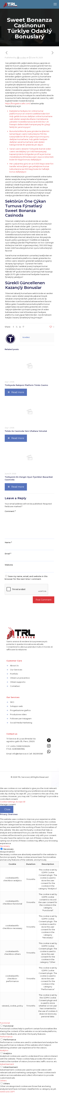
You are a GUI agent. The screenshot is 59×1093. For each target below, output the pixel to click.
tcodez (22, 57)
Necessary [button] (5, 846)
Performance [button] (6, 1036)
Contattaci (15, 686)
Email (8, 553)
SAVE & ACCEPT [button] (7, 1091)
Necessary (8, 849)
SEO (12, 702)
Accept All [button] (20, 802)
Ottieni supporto (17, 682)
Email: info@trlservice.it (17, 754)
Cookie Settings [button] (7, 802)
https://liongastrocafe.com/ (17, 103)
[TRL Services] (10, 4)
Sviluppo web (16, 706)
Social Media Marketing (21, 722)
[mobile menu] (55, 4)
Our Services (16, 669)
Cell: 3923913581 (35, 754)
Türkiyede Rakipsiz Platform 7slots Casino (26, 385)
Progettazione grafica (20, 710)
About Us (14, 665)
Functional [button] (5, 1023)
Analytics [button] (4, 1050)
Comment (10, 511)
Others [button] (3, 1080)
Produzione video (18, 714)
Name (8, 542)
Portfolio (14, 674)
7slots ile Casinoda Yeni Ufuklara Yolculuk (26, 431)
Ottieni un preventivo (20, 678)
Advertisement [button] (7, 1064)
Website (9, 565)
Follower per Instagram (21, 718)
